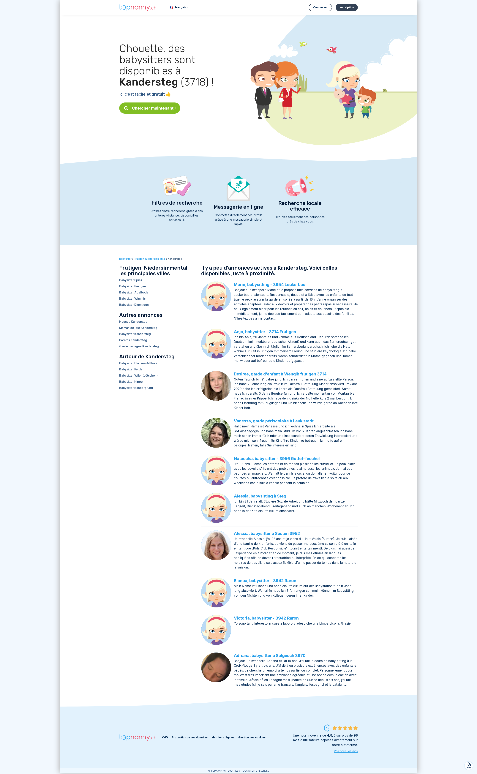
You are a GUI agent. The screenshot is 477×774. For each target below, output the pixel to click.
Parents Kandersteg (133, 340)
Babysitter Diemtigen (134, 305)
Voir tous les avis (346, 751)
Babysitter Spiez (130, 280)
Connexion (320, 7)
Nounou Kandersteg (133, 321)
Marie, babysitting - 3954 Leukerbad (270, 284)
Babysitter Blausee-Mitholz (138, 363)
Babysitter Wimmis (132, 298)
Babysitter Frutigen (132, 286)
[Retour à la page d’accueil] (138, 7)
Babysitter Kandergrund (136, 388)
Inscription (346, 7)
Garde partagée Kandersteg (139, 346)
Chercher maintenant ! (154, 108)
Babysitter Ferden (131, 369)
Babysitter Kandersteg (135, 334)
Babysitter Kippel (131, 381)
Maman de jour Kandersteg (138, 328)
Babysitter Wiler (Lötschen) (138, 375)
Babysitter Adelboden (134, 292)
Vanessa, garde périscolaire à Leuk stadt (274, 420)
